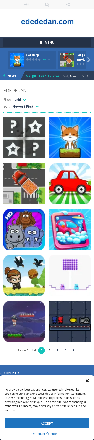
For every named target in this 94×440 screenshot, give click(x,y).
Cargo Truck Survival (43, 75)
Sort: (6, 106)
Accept (47, 423)
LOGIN (26, 4)
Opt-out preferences (44, 434)
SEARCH (47, 4)
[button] (87, 380)
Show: (7, 99)
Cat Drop (32, 55)
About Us (11, 373)
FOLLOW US (67, 4)
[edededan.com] (47, 21)
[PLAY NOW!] (17, 59)
